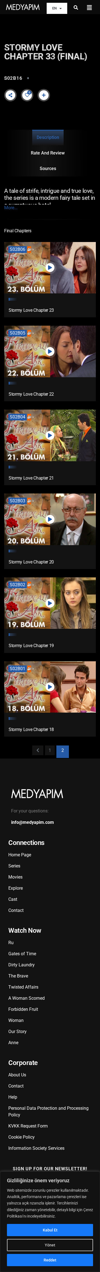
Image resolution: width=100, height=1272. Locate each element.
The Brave (18, 976)
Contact (16, 910)
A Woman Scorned (26, 998)
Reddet (50, 1260)
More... (11, 207)
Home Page (19, 854)
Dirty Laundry (21, 964)
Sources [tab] (48, 168)
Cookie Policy (21, 1137)
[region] (50, 1221)
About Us (17, 1075)
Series (14, 866)
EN (54, 8)
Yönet (50, 1245)
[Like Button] (27, 95)
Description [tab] (48, 137)
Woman (16, 1020)
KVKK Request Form (28, 1126)
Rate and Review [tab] (48, 153)
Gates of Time (22, 953)
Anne (13, 1042)
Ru (11, 942)
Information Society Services (36, 1148)
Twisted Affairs (23, 987)
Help (12, 1097)
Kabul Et (50, 1230)
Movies (15, 877)
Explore (15, 888)
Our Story (17, 1031)
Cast (12, 899)
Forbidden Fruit (23, 1009)
